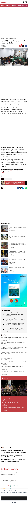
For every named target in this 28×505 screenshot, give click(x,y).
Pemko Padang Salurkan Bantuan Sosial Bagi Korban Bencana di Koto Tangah (12, 367)
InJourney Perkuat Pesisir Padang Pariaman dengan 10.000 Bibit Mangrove (13, 362)
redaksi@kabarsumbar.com (9, 474)
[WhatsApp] (26, 188)
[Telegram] (23, 188)
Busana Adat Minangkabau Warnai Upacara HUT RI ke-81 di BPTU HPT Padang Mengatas (15, 318)
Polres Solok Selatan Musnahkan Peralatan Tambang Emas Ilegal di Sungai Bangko (13, 408)
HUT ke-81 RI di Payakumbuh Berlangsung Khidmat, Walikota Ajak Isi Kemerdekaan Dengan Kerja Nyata (15, 324)
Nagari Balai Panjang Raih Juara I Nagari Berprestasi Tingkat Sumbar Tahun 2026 (14, 313)
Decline (14, 502)
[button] (24, 2)
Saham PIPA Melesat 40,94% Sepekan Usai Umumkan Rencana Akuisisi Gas (13, 460)
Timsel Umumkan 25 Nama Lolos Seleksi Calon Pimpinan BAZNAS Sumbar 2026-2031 (17, 236)
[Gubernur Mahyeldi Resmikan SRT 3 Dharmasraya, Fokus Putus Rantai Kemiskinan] (4, 269)
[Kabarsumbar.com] (5, 2)
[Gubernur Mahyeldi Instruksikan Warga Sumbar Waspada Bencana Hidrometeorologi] (4, 261)
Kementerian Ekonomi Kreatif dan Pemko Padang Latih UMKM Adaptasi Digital (12, 372)
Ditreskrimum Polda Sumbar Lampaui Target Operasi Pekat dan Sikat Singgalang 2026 (18, 244)
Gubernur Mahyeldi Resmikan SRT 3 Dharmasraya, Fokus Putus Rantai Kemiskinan (16, 269)
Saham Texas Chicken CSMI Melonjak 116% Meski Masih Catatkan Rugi (13, 456)
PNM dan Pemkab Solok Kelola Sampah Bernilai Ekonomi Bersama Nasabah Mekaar (13, 357)
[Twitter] (20, 188)
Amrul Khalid (3, 45)
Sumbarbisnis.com (8, 448)
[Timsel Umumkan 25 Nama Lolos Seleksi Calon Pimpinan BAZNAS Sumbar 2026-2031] (4, 237)
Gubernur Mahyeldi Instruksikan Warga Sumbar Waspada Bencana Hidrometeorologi (17, 261)
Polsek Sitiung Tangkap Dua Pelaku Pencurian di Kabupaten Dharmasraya (12, 403)
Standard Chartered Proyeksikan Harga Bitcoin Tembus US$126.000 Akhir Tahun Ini (13, 451)
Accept (14, 498)
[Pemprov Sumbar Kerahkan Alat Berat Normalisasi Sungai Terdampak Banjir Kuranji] (4, 253)
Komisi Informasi (9, 178)
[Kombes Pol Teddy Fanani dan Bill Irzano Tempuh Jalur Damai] (4, 228)
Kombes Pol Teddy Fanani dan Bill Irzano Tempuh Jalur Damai (13, 398)
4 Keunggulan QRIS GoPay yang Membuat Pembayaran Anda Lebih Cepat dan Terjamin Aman (15, 329)
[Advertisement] (14, 22)
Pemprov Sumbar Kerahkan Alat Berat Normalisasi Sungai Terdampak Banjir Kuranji (17, 253)
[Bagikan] (26, 46)
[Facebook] (18, 188)
